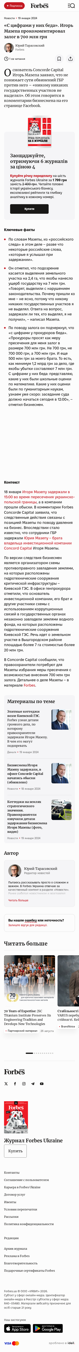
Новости (9, 18)
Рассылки (11, 1217)
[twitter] (6, 1083)
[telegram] (32, 1083)
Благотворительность (20, 1263)
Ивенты (10, 1202)
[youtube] (41, 1083)
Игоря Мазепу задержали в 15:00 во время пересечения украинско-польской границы (39, 497)
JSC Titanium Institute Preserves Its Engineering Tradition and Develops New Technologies (27, 1017)
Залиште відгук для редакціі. (27, 925)
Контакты (11, 1172)
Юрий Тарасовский (29, 45)
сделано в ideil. (62, 1343)
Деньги (11, 752)
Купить (15, 1151)
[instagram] (23, 1083)
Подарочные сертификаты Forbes (29, 1270)
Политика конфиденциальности (29, 1224)
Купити (29, 208)
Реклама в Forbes (17, 1256)
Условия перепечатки (20, 1209)
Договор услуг (14, 1194)
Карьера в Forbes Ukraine (22, 1187)
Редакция (11, 1238)
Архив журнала (15, 1249)
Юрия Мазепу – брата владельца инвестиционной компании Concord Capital (38, 543)
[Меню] (71, 5)
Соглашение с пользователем (26, 1180)
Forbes (29, 685)
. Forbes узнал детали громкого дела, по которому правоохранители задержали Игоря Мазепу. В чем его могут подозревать (27, 729)
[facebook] (15, 1083)
